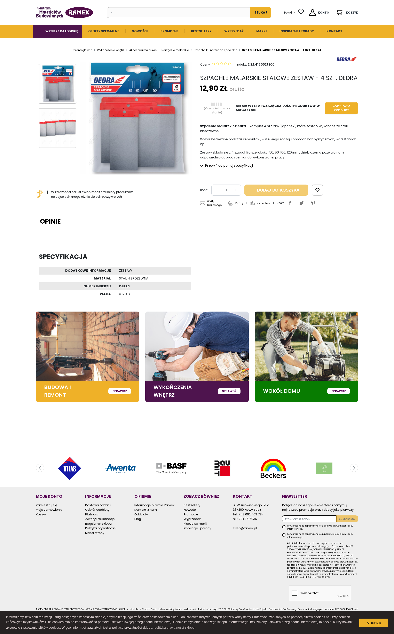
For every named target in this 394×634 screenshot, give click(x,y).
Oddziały (141, 514)
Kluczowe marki (195, 523)
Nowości (190, 509)
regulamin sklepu (343, 534)
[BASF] (171, 468)
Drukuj (239, 203)
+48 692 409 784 (251, 514)
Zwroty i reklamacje (100, 519)
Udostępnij (290, 203)
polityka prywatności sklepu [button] (175, 627)
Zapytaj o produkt (341, 108)
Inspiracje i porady (197, 528)
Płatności (92, 514)
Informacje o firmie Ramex (154, 505)
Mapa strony (94, 533)
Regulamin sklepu (98, 523)
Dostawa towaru (98, 505)
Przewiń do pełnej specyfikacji (228, 165)
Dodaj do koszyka (278, 190)
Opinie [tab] (50, 221)
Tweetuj (301, 203)
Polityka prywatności (100, 528)
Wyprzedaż (192, 519)
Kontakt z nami (145, 509)
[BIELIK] (324, 468)
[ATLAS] (69, 468)
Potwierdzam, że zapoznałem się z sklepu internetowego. (320, 527)
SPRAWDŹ (119, 391)
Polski (288, 12)
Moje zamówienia (49, 509)
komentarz (263, 203)
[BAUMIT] (222, 468)
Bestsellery (192, 505)
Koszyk (41, 514)
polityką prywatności (335, 525)
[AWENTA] (120, 468)
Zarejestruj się (46, 505)
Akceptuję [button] (374, 622)
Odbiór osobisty (97, 509)
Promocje (191, 514)
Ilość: (204, 190)
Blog (137, 519)
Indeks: (242, 64)
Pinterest (313, 203)
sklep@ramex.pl (245, 528)
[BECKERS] (273, 468)
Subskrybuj (347, 519)
